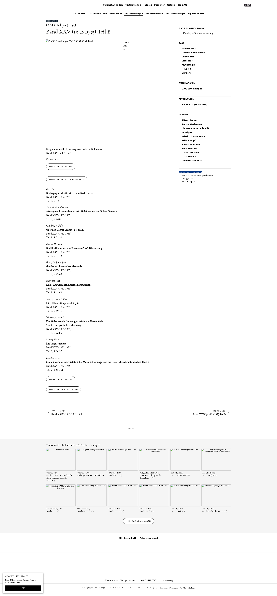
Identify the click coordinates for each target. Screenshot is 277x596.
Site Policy (183, 588)
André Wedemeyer (193, 124)
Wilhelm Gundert (192, 160)
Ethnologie (188, 56)
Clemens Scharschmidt (195, 128)
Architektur (188, 48)
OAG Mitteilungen (134, 13)
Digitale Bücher (196, 13)
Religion (186, 68)
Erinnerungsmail (149, 538)
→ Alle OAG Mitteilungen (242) (138, 521)
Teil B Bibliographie (67, 389)
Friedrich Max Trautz (194, 136)
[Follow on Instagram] (256, 5)
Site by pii (191, 588)
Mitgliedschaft (127, 538)
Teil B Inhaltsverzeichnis (70, 179)
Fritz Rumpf (189, 140)
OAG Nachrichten (154, 13)
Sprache (187, 72)
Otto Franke (189, 156)
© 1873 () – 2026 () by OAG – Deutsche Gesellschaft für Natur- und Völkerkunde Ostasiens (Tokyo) (120, 588)
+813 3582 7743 (187, 178)
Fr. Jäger (187, 132)
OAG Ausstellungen (175, 13)
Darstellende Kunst (193, 52)
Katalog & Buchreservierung (198, 33)
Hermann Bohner (192, 144)
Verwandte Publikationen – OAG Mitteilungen (73, 445)
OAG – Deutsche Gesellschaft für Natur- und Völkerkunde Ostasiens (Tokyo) (29, 5)
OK (23, 588)
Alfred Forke (189, 120)
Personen (159, 4)
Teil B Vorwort (64, 166)
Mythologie (188, 64)
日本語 (247, 5)
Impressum (163, 588)
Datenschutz (173, 588)
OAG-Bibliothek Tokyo (191, 28)
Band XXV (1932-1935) (194, 104)
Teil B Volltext (64, 379)
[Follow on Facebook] (266, 5)
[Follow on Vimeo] (261, 5)
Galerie (171, 4)
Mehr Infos (16, 582)
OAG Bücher (79, 13)
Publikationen (133, 4)
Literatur (187, 60)
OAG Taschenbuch (112, 13)
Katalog (147, 4)
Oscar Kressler (190, 152)
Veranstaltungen (113, 4)
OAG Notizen (94, 13)
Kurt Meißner (189, 148)
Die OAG (182, 4)
